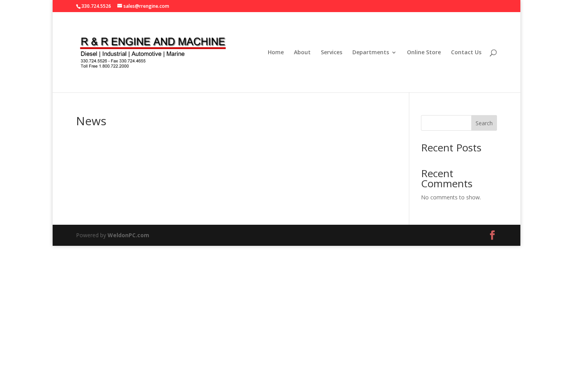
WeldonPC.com (128, 235)
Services (331, 53)
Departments (370, 53)
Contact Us (466, 53)
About (302, 53)
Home (276, 53)
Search (484, 123)
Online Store (424, 53)
